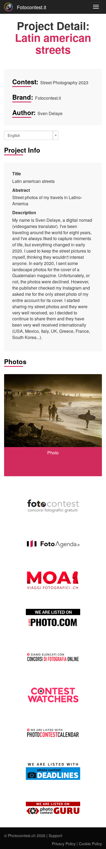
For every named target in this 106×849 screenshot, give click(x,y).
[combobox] (31, 135)
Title (16, 174)
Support (55, 835)
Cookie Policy (90, 843)
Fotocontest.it (31, 7)
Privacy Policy (64, 843)
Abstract (21, 190)
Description (24, 213)
